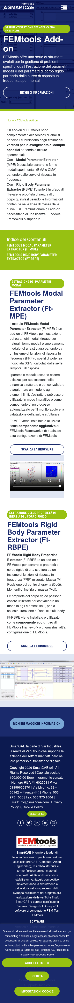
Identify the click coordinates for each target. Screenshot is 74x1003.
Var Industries (51, 746)
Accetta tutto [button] (37, 963)
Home (10, 120)
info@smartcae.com (34, 802)
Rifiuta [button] (37, 976)
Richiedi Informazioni (36, 92)
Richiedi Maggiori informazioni (37, 724)
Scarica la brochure (37, 449)
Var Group (33, 751)
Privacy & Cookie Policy (40, 954)
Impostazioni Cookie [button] (37, 991)
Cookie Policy (33, 807)
